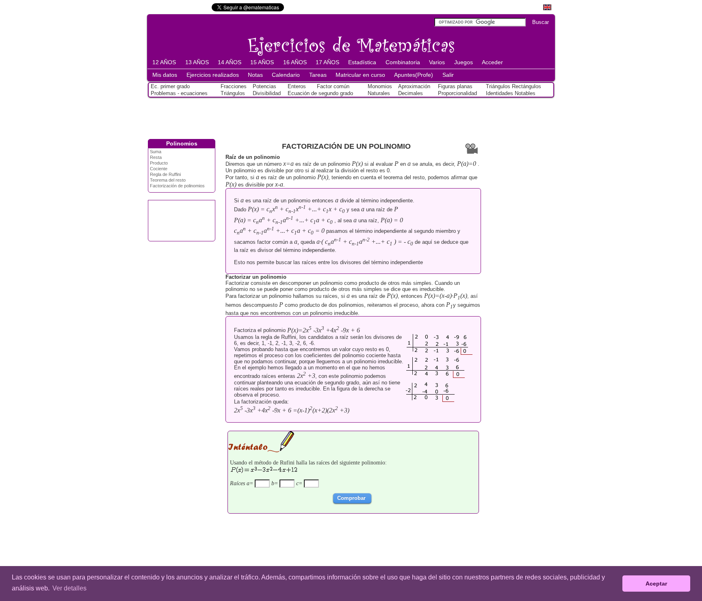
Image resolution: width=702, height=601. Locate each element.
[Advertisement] (351, 116)
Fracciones (234, 86)
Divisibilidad (267, 93)
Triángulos (233, 93)
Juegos (463, 62)
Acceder (492, 62)
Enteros (297, 86)
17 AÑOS (327, 62)
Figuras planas (455, 86)
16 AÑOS (295, 62)
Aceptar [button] (656, 583)
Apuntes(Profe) (413, 75)
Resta (156, 157)
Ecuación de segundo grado (320, 93)
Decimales (410, 93)
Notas (255, 75)
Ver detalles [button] (69, 588)
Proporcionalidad (457, 93)
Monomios (380, 86)
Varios (437, 62)
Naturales (379, 93)
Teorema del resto (168, 180)
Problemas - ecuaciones (179, 93)
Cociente (158, 168)
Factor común (333, 86)
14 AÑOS (229, 62)
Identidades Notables (510, 93)
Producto (159, 163)
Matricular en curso (360, 75)
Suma (155, 151)
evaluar (384, 164)
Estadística (362, 62)
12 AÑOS (164, 62)
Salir (448, 75)
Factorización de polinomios (177, 185)
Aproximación (414, 86)
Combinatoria (403, 62)
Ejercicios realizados (212, 75)
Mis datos (164, 75)
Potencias (264, 86)
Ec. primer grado (170, 86)
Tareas (318, 75)
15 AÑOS (262, 62)
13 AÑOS (197, 62)
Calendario (286, 75)
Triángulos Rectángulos (513, 86)
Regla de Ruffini (165, 174)
